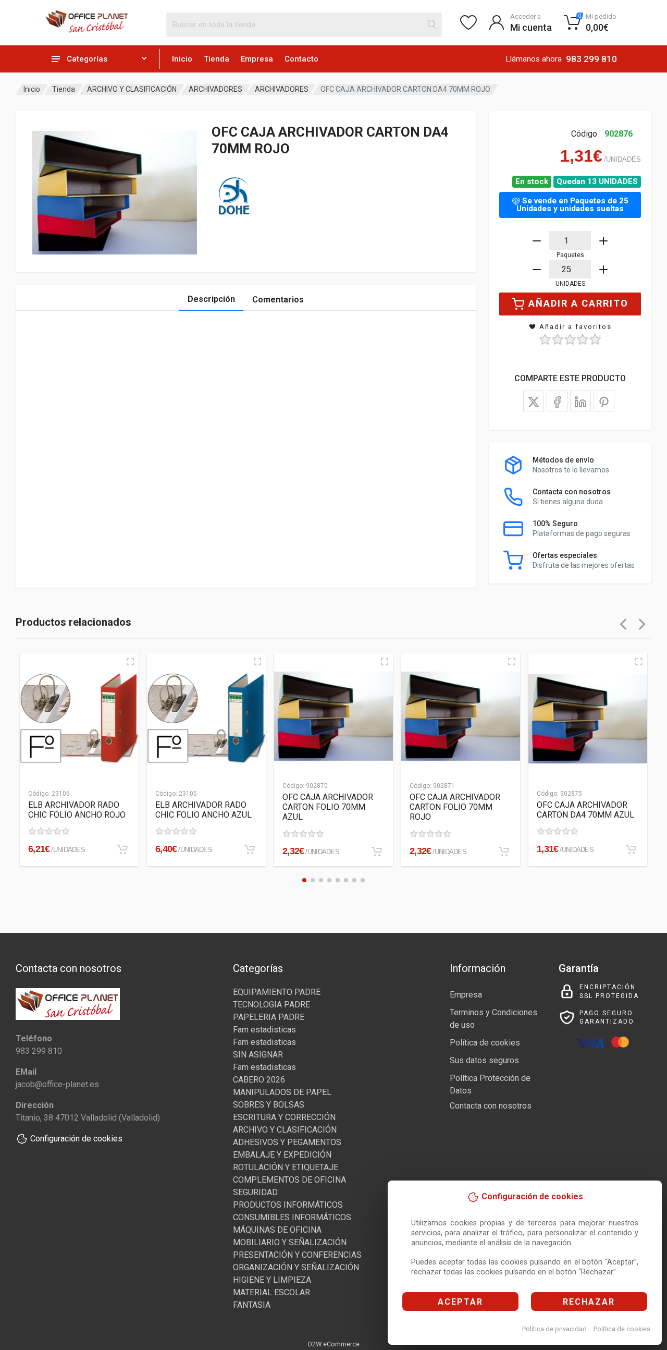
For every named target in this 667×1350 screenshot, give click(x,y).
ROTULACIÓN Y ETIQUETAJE (285, 1167)
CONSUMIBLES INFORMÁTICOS (292, 1217)
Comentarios (278, 300)
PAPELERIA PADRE (268, 1017)
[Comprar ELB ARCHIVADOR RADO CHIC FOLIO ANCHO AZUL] (249, 849)
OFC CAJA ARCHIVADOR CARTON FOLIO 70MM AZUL (327, 807)
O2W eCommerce (333, 1344)
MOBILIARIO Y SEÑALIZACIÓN (290, 1242)
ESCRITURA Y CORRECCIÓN (284, 1117)
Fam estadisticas (264, 1030)
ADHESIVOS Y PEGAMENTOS (287, 1142)
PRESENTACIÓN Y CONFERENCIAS (297, 1255)
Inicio (182, 59)
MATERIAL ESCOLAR (271, 1292)
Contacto (301, 59)
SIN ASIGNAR (258, 1055)
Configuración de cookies (76, 1139)
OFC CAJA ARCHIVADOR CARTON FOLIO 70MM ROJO (455, 807)
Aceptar (460, 1302)
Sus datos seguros (484, 1060)
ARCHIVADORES (215, 89)
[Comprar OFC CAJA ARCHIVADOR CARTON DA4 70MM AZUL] (631, 849)
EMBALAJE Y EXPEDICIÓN (282, 1155)
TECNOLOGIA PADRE (271, 1005)
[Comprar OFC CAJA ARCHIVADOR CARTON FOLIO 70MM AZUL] (376, 851)
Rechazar (589, 1302)
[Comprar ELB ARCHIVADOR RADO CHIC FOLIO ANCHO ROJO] (122, 849)
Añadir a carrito (578, 303)
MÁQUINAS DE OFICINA (277, 1230)
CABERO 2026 (259, 1080)
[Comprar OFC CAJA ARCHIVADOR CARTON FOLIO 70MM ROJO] (504, 851)
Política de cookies (622, 1329)
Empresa (257, 59)
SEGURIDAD (255, 1192)
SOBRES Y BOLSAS (268, 1105)
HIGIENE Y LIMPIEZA (272, 1280)
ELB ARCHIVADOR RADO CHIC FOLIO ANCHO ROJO (77, 810)
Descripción (211, 299)
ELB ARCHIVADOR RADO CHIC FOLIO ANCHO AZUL (203, 810)
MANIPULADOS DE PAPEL (282, 1092)
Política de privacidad (554, 1329)
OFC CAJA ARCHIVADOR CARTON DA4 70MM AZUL (585, 810)
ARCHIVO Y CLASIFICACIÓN (132, 89)
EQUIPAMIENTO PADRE (276, 992)
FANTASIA (251, 1305)
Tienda (216, 59)
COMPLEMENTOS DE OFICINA (289, 1180)
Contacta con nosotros (491, 1106)
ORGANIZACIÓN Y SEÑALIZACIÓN (296, 1267)
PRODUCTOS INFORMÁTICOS (288, 1205)
